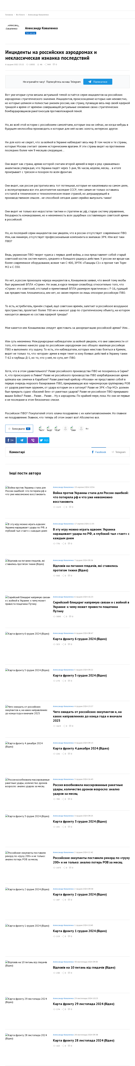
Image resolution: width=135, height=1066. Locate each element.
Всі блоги (20, 14)
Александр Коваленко (38, 14)
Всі (87, 428)
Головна (9, 14)
